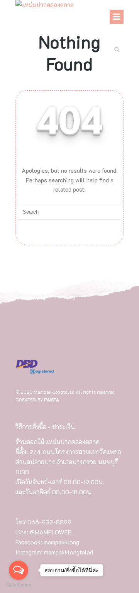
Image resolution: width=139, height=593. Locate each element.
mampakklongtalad (68, 552)
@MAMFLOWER (51, 532)
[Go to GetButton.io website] (18, 585)
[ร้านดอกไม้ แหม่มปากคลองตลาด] (44, 5)
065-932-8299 (49, 522)
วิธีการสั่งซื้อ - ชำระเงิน (45, 427)
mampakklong (61, 542)
